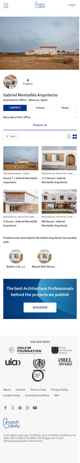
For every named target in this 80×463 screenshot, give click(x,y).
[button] (10, 137)
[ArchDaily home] (40, 5)
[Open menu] (5, 5)
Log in (72, 4)
